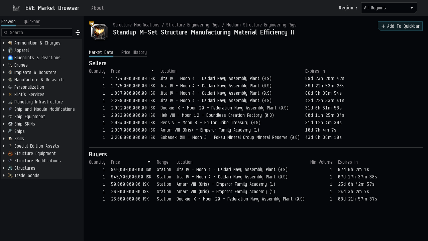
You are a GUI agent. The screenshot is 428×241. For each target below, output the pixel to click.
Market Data (101, 52)
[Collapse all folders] (78, 32)
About (97, 8)
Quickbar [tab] (32, 21)
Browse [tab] (8, 21)
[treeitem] (41, 43)
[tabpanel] (41, 134)
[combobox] (389, 8)
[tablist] (20, 21)
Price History (134, 52)
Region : (348, 8)
